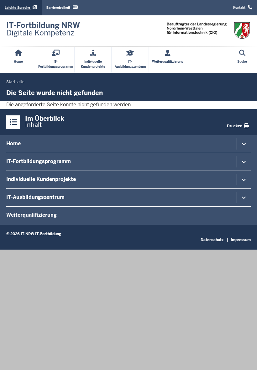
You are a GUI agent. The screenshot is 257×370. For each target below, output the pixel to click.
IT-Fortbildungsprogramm (38, 161)
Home (13, 143)
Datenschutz (212, 239)
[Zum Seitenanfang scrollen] (244, 358)
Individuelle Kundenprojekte (41, 179)
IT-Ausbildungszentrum (35, 197)
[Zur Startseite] (208, 30)
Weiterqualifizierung (31, 215)
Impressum (241, 239)
